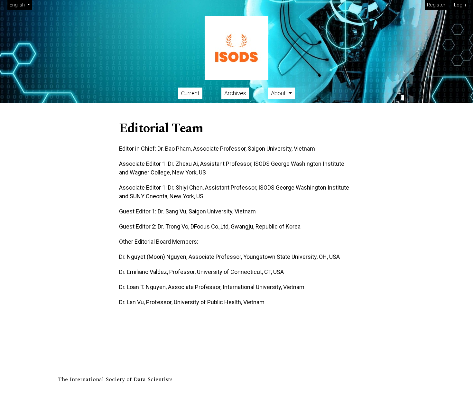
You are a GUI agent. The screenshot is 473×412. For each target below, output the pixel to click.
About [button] (279, 93)
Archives (235, 93)
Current (190, 93)
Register (436, 5)
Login (460, 5)
